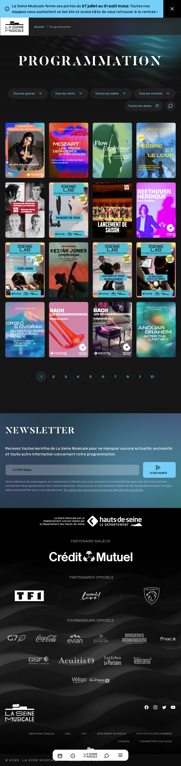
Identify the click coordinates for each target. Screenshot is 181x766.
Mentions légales (41, 733)
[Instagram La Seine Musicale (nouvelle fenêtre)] (155, 707)
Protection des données (154, 733)
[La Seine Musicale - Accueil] (14, 26)
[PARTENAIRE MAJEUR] (103, 556)
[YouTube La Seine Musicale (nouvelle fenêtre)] (173, 707)
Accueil (39, 26)
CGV (84, 733)
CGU (67, 733)
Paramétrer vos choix (156, 741)
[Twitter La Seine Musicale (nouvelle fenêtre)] (164, 707)
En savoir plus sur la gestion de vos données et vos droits (103, 490)
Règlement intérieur (111, 733)
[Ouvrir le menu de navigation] (120, 755)
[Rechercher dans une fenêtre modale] (107, 756)
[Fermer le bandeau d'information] (172, 9)
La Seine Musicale (40, 760)
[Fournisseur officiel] (16, 638)
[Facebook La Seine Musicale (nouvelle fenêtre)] (146, 707)
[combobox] (28, 93)
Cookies (123, 741)
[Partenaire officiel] (29, 596)
